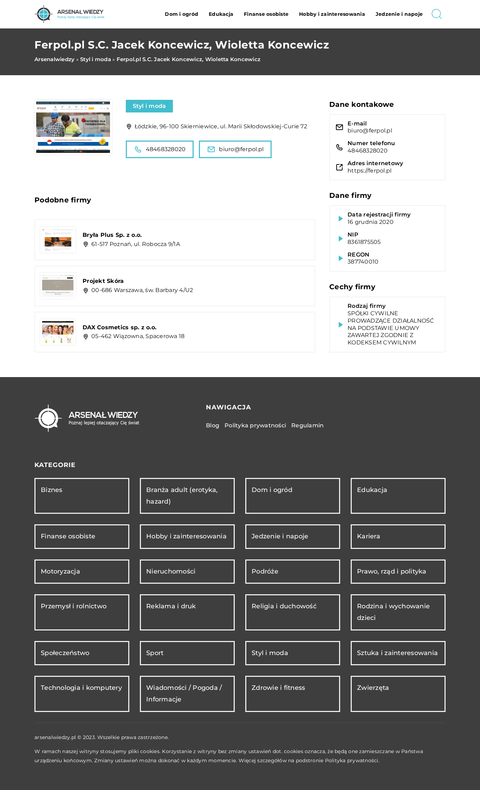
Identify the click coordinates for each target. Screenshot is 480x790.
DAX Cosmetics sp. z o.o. (119, 327)
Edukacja (221, 14)
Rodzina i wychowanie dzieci (393, 612)
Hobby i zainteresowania (332, 14)
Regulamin (307, 425)
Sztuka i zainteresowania (397, 653)
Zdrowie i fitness (278, 688)
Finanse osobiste (266, 14)
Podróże (265, 571)
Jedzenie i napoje (399, 14)
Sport (154, 653)
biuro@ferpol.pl (241, 149)
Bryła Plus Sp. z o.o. (112, 235)
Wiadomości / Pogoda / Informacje (184, 693)
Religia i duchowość (284, 606)
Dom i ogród (181, 14)
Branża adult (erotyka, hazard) (182, 495)
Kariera (368, 536)
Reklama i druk (171, 606)
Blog (212, 425)
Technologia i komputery (81, 688)
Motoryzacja (60, 571)
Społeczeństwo (65, 653)
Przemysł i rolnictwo (73, 606)
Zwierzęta (373, 688)
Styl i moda (149, 106)
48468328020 (166, 149)
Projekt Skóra (103, 281)
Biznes (52, 490)
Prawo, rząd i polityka (392, 571)
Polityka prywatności (255, 425)
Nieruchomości (170, 571)
